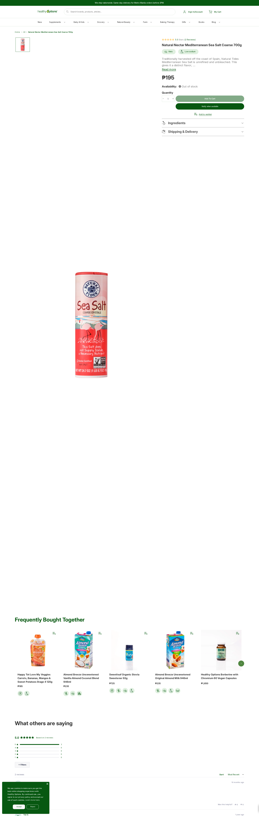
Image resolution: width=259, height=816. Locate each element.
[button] (57, 22)
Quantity (168, 92)
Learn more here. (32, 800)
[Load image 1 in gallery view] (23, 45)
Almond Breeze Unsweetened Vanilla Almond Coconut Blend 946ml (81, 678)
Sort (221, 774)
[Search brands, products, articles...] (67, 12)
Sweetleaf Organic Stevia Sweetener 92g (124, 676)
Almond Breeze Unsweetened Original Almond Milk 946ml (172, 676)
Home (17, 32)
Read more (169, 69)
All (24, 32)
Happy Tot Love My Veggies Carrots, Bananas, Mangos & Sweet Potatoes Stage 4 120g (35, 678)
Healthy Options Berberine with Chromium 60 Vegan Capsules (219, 676)
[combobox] (119, 12)
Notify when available (210, 106)
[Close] (47, 784)
